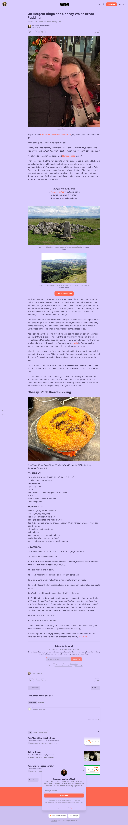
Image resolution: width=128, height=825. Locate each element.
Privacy (64, 811)
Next (94, 688)
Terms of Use (74, 800)
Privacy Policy (79, 802)
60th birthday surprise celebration (55, 134)
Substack (54, 821)
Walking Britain (64, 287)
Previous (35, 688)
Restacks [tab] (41, 702)
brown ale (82, 637)
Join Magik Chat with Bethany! (42, 738)
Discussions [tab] (43, 732)
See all (31, 780)
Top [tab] (30, 732)
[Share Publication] (103, 4)
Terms (70, 811)
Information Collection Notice (63, 802)
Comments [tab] (32, 702)
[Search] (99, 4)
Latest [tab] (35, 732)
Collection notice (78, 811)
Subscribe (111, 4)
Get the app (74, 816)
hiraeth (75, 343)
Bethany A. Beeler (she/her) (41, 25)
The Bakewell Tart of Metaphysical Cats (41, 755)
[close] (83, 770)
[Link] (24, 392)
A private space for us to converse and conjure (44, 741)
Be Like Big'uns (35, 752)
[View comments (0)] (37, 32)
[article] (64, 742)
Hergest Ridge (68, 156)
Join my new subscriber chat (41, 766)
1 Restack (40, 673)
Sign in (121, 4)
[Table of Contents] (2, 412)
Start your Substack (59, 816)
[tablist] (36, 702)
